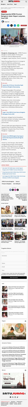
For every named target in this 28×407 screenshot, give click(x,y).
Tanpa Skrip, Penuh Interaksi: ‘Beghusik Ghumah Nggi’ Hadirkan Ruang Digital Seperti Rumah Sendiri (13, 336)
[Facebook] (10, 190)
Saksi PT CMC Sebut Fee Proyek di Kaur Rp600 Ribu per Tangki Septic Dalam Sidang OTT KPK (20, 216)
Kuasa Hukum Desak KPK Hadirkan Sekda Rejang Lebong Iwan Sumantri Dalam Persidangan (6, 216)
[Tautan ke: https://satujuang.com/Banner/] (25, 370)
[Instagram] (15, 190)
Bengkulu (6, 7)
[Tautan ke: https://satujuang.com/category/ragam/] (25, 321)
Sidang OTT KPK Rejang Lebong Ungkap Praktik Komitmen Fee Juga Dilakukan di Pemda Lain (20, 242)
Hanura (17, 181)
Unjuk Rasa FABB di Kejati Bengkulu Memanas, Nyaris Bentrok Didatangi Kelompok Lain (15, 294)
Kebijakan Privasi (13, 402)
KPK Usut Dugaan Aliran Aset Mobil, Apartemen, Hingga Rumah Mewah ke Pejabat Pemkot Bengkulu (16, 300)
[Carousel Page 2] (12, 338)
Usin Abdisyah (16, 183)
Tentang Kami (4, 405)
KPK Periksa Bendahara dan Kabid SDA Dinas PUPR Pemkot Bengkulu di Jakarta (16, 307)
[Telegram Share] (15, 25)
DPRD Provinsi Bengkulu (8, 181)
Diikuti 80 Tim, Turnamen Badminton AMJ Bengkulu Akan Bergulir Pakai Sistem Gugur (7, 229)
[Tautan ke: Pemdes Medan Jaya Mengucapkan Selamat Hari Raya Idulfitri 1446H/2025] (14, 381)
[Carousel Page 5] (16, 338)
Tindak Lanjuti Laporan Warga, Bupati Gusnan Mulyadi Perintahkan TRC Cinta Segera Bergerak (21, 197)
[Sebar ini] (8, 25)
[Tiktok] (18, 190)
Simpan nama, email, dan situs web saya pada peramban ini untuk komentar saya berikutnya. (13, 274)
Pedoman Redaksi (4, 403)
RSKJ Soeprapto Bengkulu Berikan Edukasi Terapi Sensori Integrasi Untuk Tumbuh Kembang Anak (7, 197)
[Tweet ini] (11, 25)
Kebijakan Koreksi (4, 402)
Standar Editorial (17, 403)
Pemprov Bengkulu (6, 183)
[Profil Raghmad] (2, 21)
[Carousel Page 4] (15, 338)
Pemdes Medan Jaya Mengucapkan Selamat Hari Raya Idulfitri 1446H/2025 (13, 385)
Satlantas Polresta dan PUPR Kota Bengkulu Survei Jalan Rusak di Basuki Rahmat (13, 347)
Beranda (2, 7)
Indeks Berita (19, 401)
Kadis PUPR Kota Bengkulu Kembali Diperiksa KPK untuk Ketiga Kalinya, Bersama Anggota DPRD (15, 313)
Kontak (19, 402)
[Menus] (2, 1)
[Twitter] (13, 190)
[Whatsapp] (18, 25)
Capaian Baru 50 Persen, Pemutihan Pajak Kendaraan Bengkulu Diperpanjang (6, 242)
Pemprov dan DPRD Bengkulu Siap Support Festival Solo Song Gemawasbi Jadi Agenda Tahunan (12, 137)
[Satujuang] (14, 1)
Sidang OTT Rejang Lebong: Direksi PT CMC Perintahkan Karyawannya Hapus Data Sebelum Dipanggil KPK (20, 229)
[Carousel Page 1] (11, 338)
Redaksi (11, 403)
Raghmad (7, 21)
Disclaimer (13, 401)
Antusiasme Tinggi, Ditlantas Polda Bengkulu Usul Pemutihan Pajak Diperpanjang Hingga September (13, 359)
